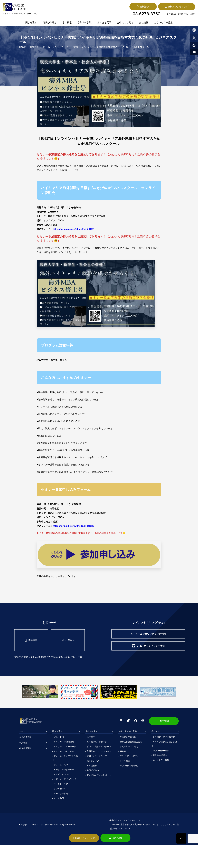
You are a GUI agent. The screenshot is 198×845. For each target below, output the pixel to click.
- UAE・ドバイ (59, 737)
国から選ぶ (31, 22)
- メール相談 (124, 761)
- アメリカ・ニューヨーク (64, 746)
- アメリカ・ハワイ (61, 765)
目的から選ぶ (50, 22)
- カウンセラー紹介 (160, 750)
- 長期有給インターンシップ (98, 751)
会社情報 (143, 22)
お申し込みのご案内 (127, 731)
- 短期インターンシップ (96, 756)
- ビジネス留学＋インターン (98, 746)
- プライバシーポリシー (129, 756)
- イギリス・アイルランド (64, 779)
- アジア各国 (58, 798)
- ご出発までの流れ (127, 737)
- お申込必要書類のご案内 (130, 742)
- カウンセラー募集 (160, 760)
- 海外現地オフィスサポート (98, 775)
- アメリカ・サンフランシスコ (65, 758)
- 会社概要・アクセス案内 (163, 737)
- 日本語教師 (91, 765)
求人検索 (67, 22)
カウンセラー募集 (163, 22)
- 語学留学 (90, 737)
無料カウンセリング (85, 838)
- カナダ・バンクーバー (63, 769)
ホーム (22, 731)
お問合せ (70, 640)
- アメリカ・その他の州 (63, 742)
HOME (22, 47)
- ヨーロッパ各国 (60, 793)
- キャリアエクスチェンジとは (164, 744)
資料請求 (32, 640)
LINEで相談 (163, 721)
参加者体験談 (84, 22)
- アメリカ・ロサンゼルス (64, 751)
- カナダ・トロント (61, 774)
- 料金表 (122, 751)
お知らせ (34, 47)
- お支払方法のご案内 (128, 746)
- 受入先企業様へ (159, 755)
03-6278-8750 (146, 13)
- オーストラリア (60, 784)
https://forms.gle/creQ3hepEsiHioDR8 (73, 229)
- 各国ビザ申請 (92, 770)
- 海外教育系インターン (96, 742)
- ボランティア (92, 761)
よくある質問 (104, 22)
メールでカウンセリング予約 (151, 634)
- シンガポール (59, 789)
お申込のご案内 (125, 22)
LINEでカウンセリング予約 (151, 646)
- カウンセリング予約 (128, 765)
